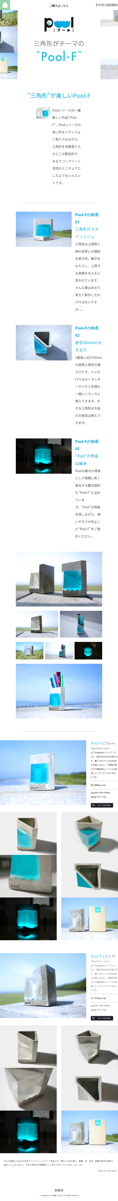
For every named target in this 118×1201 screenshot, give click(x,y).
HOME (100, 1171)
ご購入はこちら (58, 5)
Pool (105, 1171)
